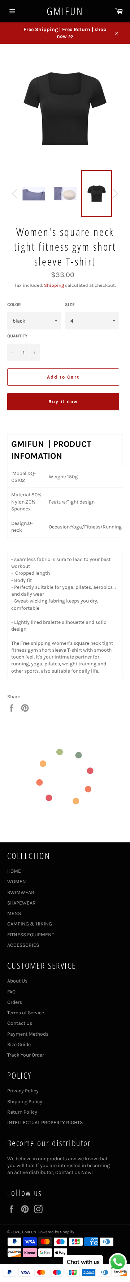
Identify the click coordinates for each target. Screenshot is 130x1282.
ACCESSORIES (23, 945)
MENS (14, 913)
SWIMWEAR (20, 892)
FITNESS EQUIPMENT (30, 935)
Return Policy (22, 1112)
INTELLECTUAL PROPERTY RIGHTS (45, 1122)
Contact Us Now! (74, 1172)
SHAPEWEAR (21, 903)
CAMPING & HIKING (29, 924)
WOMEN (16, 882)
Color (14, 304)
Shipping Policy (24, 1101)
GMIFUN (65, 11)
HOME (14, 871)
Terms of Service (25, 1013)
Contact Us (19, 1023)
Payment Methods (27, 1034)
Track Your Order (25, 1055)
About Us (17, 981)
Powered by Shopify (56, 1232)
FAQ (11, 992)
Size (70, 304)
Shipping (54, 285)
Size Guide (19, 1044)
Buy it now (63, 401)
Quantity (17, 335)
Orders (14, 1002)
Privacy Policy (23, 1091)
